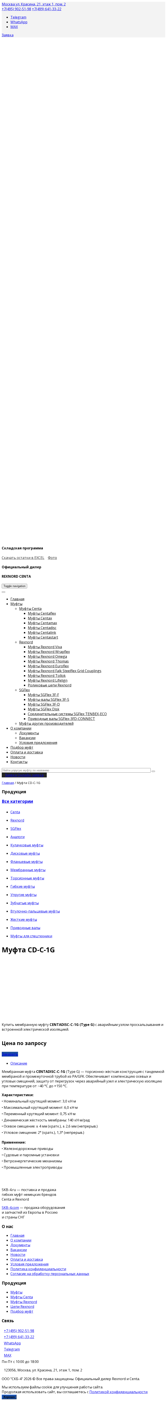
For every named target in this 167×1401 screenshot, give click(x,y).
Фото (52, 557)
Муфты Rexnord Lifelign (47, 680)
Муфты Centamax (42, 623)
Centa (15, 812)
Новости (17, 757)
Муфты (16, 603)
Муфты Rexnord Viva (45, 646)
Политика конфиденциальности (38, 1269)
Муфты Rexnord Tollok (47, 675)
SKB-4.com (10, 1207)
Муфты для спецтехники (31, 936)
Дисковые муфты (25, 853)
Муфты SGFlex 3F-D (44, 704)
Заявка (7, 35)
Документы (29, 733)
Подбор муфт (21, 747)
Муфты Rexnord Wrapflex (49, 651)
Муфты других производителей (46, 723)
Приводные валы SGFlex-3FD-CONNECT (61, 718)
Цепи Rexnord (22, 1306)
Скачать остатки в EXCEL (23, 557)
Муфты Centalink (42, 632)
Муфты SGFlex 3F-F (43, 694)
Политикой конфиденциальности (118, 1391)
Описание (18, 1063)
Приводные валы (25, 927)
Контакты (18, 761)
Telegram (18, 17)
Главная (17, 599)
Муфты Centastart (43, 637)
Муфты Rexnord (23, 1301)
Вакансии (27, 737)
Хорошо (9, 1397)
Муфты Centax (40, 618)
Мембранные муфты (27, 869)
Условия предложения (38, 742)
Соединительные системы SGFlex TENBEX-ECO (67, 713)
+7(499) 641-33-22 (46, 9)
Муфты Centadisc (42, 627)
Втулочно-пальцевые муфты (35, 911)
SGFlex (24, 690)
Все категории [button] (17, 801)
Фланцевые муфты (26, 861)
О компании (20, 728)
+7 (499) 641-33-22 (19, 1336)
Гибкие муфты (22, 886)
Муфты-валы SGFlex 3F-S (48, 699)
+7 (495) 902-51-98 (19, 1330)
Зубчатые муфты (24, 903)
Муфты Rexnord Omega (47, 656)
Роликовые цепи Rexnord (49, 685)
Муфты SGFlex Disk (43, 709)
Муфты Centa (30, 608)
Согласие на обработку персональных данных (49, 1273)
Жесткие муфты (23, 919)
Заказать (10, 1054)
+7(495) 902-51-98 (16, 9)
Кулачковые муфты (26, 845)
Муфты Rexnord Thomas (48, 661)
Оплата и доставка (26, 752)
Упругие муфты (23, 894)
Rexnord (26, 642)
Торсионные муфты (27, 878)
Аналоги (17, 836)
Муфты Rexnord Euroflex (48, 666)
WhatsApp (18, 22)
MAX (14, 26)
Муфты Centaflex (42, 613)
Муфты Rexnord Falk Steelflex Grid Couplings (64, 670)
